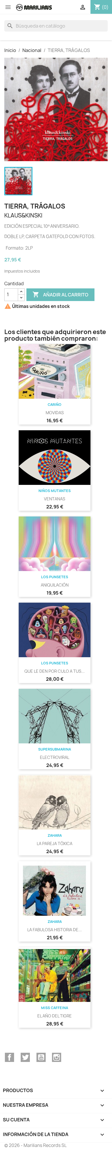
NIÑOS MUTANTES (54, 490)
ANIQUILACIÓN (55, 585)
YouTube (41, 1057)
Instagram (56, 1057)
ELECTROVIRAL (54, 757)
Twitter (25, 1057)
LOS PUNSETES (54, 576)
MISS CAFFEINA (54, 1007)
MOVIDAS (55, 412)
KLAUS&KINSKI (23, 215)
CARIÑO (54, 404)
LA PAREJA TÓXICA (54, 843)
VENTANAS (54, 499)
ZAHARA (55, 835)
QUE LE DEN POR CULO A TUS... (54, 671)
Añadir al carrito (60, 294)
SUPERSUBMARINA (54, 749)
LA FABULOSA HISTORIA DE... (54, 929)
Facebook (9, 1057)
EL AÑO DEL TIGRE (54, 1016)
